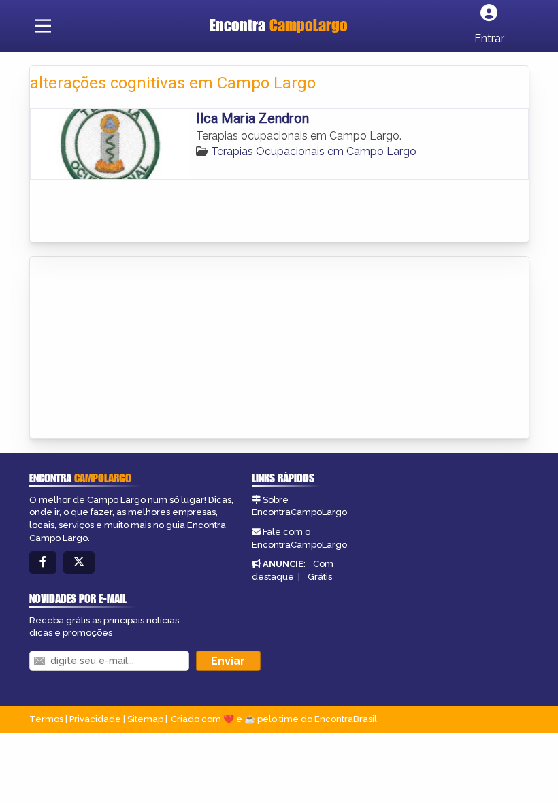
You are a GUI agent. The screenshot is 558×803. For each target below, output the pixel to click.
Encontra (279, 25)
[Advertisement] (132, 348)
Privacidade (95, 719)
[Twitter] (79, 562)
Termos (46, 719)
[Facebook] (42, 562)
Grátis (320, 577)
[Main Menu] (42, 25)
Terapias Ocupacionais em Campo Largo (313, 151)
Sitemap (145, 719)
